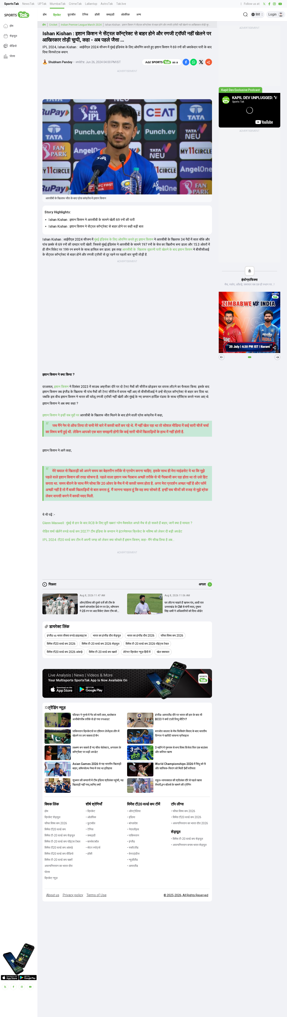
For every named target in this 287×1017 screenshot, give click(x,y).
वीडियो (13, 46)
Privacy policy (73, 895)
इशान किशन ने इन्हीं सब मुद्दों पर (61, 415)
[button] (44, 14)
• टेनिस (89, 829)
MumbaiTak (58, 3)
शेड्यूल (13, 36)
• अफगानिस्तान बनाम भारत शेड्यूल (189, 844)
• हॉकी (89, 853)
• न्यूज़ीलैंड (132, 859)
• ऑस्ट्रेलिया (134, 811)
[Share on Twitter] (201, 62)
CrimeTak (75, 3)
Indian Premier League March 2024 (81, 24)
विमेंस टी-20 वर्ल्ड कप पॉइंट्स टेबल (62, 841)
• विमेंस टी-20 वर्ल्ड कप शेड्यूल (187, 838)
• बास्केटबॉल (92, 841)
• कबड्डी (90, 835)
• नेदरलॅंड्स (133, 829)
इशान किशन (61, 387)
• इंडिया (131, 817)
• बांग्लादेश (132, 823)
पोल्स (12, 56)
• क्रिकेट (90, 811)
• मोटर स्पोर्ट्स (93, 847)
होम (11, 26)
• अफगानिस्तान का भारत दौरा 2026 (189, 823)
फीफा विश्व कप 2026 (56, 823)
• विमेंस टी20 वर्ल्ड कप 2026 (186, 817)
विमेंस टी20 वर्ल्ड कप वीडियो (59, 853)
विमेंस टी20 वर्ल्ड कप (55, 829)
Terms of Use (97, 895)
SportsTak (11, 3)
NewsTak (28, 3)
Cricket (53, 24)
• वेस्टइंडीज (133, 853)
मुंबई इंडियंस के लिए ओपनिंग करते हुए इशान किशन (123, 239)
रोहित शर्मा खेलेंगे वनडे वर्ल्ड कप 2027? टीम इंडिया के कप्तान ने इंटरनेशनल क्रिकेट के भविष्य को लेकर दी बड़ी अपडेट (112, 531)
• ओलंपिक (91, 817)
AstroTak (107, 3)
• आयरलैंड (132, 865)
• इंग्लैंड (131, 841)
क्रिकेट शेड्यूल (52, 817)
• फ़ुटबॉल (90, 823)
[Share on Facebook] (186, 62)
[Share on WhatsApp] (193, 62)
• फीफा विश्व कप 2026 (183, 811)
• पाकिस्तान (133, 835)
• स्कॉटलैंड (132, 847)
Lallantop (91, 3)
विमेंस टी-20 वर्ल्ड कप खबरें (58, 859)
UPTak (42, 3)
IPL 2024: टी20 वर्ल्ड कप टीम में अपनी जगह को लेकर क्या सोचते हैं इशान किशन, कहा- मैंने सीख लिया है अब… (108, 540)
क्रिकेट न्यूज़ (51, 878)
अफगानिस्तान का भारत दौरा (58, 865)
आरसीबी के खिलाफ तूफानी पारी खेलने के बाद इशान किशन (157, 249)
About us (52, 895)
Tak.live (121, 3)
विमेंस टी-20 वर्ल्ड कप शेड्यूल (60, 835)
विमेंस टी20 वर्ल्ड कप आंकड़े (59, 847)
